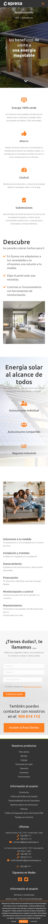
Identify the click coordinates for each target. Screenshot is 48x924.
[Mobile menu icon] (43, 3)
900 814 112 (25, 839)
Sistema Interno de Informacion (24, 805)
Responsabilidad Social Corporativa (24, 800)
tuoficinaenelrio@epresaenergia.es (25, 860)
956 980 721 (25, 854)
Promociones (24, 777)
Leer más (34, 921)
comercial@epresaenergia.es (26, 842)
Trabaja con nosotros (24, 817)
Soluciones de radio (24, 764)
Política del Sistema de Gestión (24, 796)
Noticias (24, 809)
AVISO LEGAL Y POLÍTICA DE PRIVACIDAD (24, 899)
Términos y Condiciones (24, 895)
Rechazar (23, 921)
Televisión (24, 768)
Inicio (17, 18)
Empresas (24, 772)
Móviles (24, 756)
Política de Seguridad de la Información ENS (24, 813)
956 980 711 (25, 836)
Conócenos (24, 792)
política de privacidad (32, 686)
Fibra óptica (24, 752)
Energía (24, 760)
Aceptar (13, 921)
